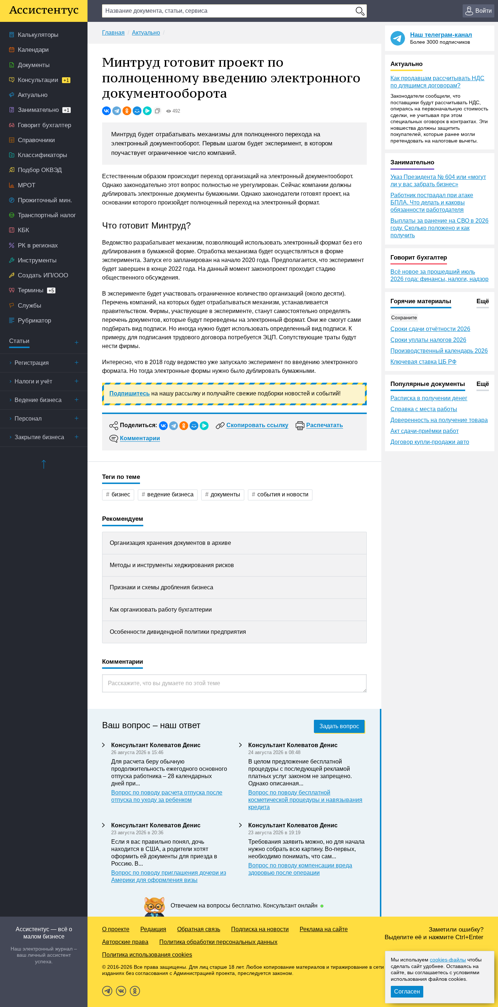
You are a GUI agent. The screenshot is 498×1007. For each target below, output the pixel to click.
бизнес (121, 494)
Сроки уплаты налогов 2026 (428, 340)
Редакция (153, 929)
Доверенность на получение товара (439, 420)
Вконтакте (121, 991)
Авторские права (125, 942)
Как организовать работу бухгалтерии (161, 609)
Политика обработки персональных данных (218, 942)
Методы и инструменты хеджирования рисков (172, 565)
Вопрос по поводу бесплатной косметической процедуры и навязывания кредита (305, 799)
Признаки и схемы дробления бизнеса (161, 587)
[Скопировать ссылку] (157, 110)
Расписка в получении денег (428, 398)
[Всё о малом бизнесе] (43, 11)
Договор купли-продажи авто (429, 442)
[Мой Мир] (137, 110)
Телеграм (107, 991)
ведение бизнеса (170, 494)
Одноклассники (135, 991)
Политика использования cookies (147, 955)
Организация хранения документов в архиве (170, 543)
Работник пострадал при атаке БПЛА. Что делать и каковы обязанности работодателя (431, 202)
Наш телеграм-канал (441, 34)
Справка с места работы (423, 409)
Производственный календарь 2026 (439, 351)
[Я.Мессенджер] (147, 110)
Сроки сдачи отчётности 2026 (430, 329)
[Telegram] (116, 110)
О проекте (115, 929)
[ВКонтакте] (106, 110)
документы (225, 494)
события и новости (282, 494)
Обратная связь (198, 929)
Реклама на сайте (324, 929)
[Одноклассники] (126, 110)
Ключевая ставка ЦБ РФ (423, 362)
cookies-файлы (448, 960)
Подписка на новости (260, 929)
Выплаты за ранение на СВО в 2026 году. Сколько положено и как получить (439, 228)
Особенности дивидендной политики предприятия (178, 632)
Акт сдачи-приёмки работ (424, 431)
